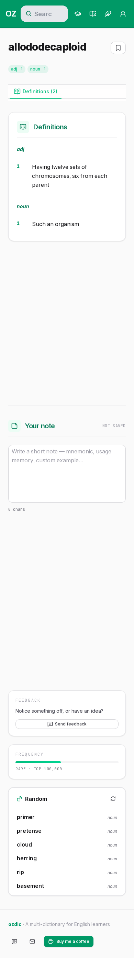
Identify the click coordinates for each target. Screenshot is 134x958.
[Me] (123, 13)
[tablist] (67, 92)
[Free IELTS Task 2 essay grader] (107, 13)
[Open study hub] (77, 13)
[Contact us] (32, 941)
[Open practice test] (92, 13)
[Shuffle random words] (113, 799)
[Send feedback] (14, 941)
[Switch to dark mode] (104, 941)
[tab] (36, 91)
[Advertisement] (67, 322)
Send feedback (71, 723)
